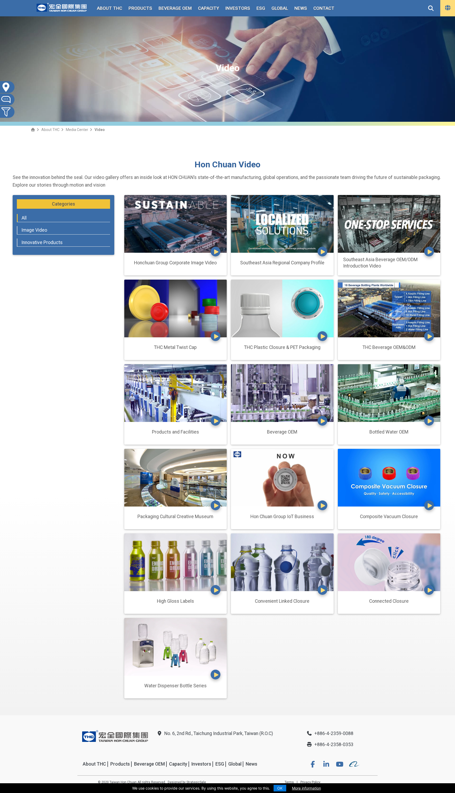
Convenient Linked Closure (282, 601)
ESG (260, 8)
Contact (323, 8)
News (300, 8)
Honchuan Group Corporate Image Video (175, 262)
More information (306, 788)
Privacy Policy (310, 782)
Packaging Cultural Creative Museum (175, 516)
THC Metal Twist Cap (175, 347)
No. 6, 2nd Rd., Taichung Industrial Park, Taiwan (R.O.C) (218, 733)
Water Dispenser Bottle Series (175, 685)
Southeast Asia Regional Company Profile (282, 262)
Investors (237, 8)
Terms (289, 782)
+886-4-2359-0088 (333, 733)
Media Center (77, 130)
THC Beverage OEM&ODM (389, 347)
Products (140, 8)
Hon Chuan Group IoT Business (282, 516)
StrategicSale (196, 782)
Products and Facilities (175, 432)
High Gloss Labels (175, 601)
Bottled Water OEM (388, 432)
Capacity (208, 8)
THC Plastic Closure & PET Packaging (282, 347)
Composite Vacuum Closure (389, 516)
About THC (109, 8)
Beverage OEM (175, 8)
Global (279, 8)
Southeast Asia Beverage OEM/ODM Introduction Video (380, 263)
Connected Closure (389, 601)
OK (280, 788)
